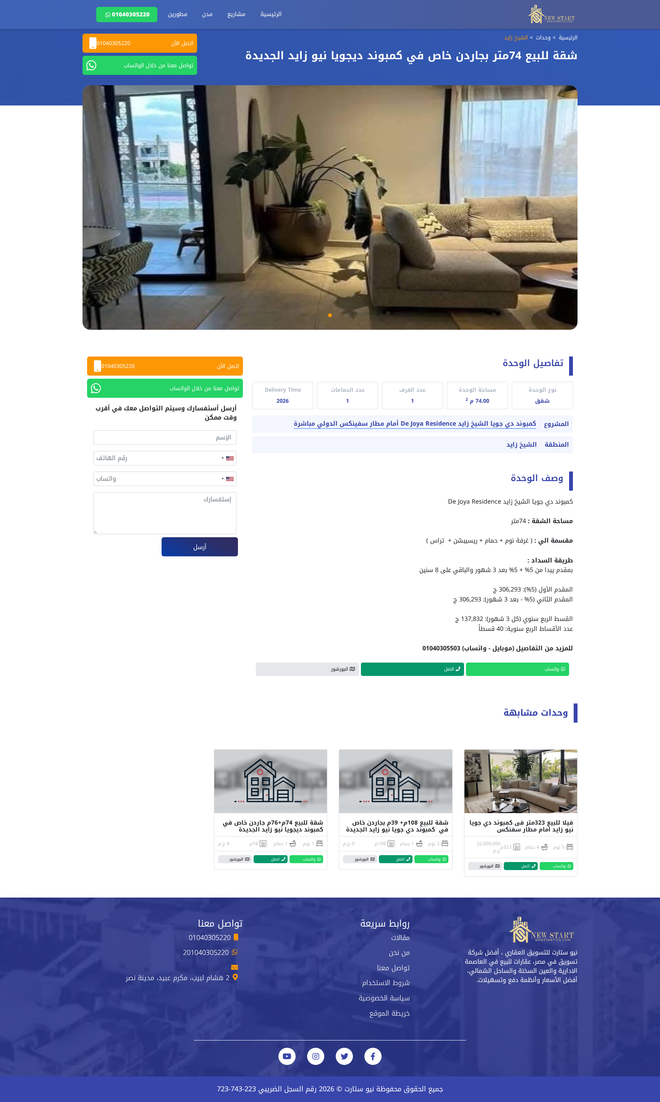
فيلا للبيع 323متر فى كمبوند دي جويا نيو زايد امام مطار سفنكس (521, 826)
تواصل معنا (393, 967)
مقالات (400, 937)
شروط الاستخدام (386, 982)
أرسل (200, 547)
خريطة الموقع (389, 1013)
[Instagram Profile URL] (315, 1056)
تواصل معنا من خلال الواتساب (158, 65)
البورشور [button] (339, 669)
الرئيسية (270, 14)
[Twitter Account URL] (344, 1056)
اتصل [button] (449, 669)
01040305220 (131, 14)
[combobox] (227, 458)
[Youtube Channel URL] (287, 1056)
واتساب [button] (552, 669)
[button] (330, 315)
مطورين (178, 14)
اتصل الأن (145, 43)
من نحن (399, 952)
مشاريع (236, 14)
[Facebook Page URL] (373, 1056)
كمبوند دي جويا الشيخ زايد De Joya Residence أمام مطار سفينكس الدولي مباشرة (415, 424)
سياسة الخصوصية (384, 998)
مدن (207, 14)
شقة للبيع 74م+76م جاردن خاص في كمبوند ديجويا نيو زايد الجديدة (272, 826)
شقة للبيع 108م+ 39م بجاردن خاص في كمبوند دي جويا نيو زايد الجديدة (397, 826)
